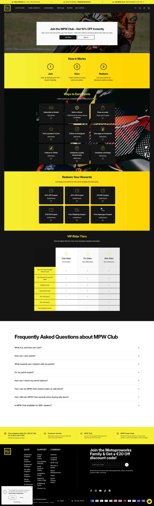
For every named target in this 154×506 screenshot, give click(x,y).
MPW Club (88, 433)
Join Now (68, 37)
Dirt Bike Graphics (27, 470)
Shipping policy (33, 502)
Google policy (19, 493)
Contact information (43, 502)
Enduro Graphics (27, 475)
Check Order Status (39, 456)
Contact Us (41, 488)
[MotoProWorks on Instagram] (96, 491)
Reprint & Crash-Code (41, 479)
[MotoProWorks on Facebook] (91, 491)
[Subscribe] (127, 465)
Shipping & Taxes (41, 484)
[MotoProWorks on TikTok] (105, 491)
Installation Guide (41, 474)
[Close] (31, 487)
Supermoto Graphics (28, 465)
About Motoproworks (55, 471)
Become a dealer (54, 466)
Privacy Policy (12, 493)
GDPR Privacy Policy (53, 480)
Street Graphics (27, 460)
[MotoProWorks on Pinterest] (110, 491)
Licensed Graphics (53, 459)
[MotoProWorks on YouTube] (100, 491)
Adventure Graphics (28, 455)
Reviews (53, 455)
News (52, 475)
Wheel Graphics (27, 480)
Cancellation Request (41, 462)
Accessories (28, 484)
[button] (135, 8)
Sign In (86, 37)
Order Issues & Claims (40, 468)
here (146, 437)
